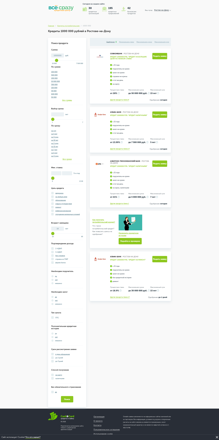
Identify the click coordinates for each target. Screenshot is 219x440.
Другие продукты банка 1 (119, 203)
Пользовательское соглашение (107, 429)
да (56, 276)
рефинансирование (63, 211)
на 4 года (54, 156)
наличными (59, 378)
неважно (58, 283)
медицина (59, 193)
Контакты (97, 425)
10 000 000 (55, 81)
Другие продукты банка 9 (119, 100)
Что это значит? (32, 437)
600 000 (54, 94)
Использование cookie (103, 434)
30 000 (54, 91)
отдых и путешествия (63, 204)
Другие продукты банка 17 (120, 149)
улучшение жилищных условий (67, 214)
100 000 (54, 72)
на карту (58, 375)
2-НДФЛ (58, 249)
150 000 (54, 88)
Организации (99, 417)
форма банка (60, 263)
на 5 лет (54, 134)
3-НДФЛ (58, 252)
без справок (60, 256)
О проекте (98, 421)
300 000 (54, 84)
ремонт (58, 207)
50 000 (54, 97)
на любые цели (61, 197)
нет (56, 280)
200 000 (54, 78)
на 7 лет (54, 150)
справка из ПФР (61, 259)
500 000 (54, 75)
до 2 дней (59, 358)
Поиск (67, 399)
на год (53, 131)
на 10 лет (54, 140)
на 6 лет (54, 153)
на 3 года (54, 137)
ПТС (57, 318)
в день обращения (62, 354)
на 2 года (54, 143)
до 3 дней (59, 361)
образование (60, 200)
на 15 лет (54, 147)
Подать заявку (160, 56)
